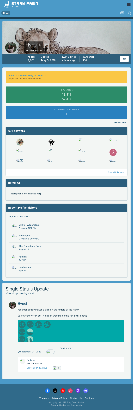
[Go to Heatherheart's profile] (14, 268)
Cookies (89, 398)
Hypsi (22, 303)
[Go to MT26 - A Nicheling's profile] (14, 226)
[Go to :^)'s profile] (50, 152)
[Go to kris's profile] (50, 142)
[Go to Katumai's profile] (14, 258)
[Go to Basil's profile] (20, 142)
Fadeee (31, 360)
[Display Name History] (40, 45)
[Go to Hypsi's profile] (12, 305)
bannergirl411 (25, 235)
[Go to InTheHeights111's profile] (82, 152)
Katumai (23, 256)
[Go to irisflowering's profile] (20, 152)
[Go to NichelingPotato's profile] (82, 162)
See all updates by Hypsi (20, 293)
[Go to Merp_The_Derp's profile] (113, 142)
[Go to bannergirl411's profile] (14, 237)
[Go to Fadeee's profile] (22, 361)
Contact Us (76, 398)
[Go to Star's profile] (82, 142)
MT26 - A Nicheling (29, 225)
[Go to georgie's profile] (113, 162)
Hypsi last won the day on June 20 (27, 75)
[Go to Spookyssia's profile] (113, 152)
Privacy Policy (59, 398)
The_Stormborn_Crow (30, 246)
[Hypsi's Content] (124, 59)
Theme (43, 398)
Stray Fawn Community (21, 4)
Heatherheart (25, 267)
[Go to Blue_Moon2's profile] (50, 162)
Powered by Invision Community (66, 405)
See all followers (116, 172)
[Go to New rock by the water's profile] (20, 162)
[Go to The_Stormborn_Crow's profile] (14, 247)
